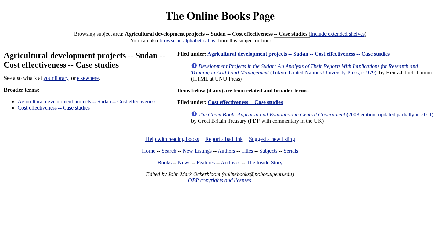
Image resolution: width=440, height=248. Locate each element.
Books (164, 162)
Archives (230, 162)
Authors (226, 151)
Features (206, 162)
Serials (291, 151)
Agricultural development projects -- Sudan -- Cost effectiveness (87, 101)
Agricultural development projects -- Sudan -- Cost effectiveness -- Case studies (298, 54)
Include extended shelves (337, 34)
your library (55, 78)
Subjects (268, 151)
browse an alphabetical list (188, 40)
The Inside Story (264, 162)
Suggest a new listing (272, 139)
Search (169, 151)
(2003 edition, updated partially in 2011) (315, 114)
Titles (247, 151)
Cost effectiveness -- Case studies (54, 108)
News (184, 162)
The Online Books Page (220, 15)
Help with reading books (172, 139)
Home (148, 151)
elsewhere (88, 78)
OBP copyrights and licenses (219, 180)
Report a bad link (224, 139)
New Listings (197, 151)
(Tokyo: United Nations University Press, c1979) (304, 69)
